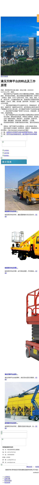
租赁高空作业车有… (11, 211)
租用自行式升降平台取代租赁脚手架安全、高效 (22, 132)
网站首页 (4, 14)
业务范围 (6, 153)
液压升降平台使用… (11, 374)
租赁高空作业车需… (11, 268)
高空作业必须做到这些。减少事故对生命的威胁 (22, 134)
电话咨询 (7, 482)
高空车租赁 (22, 14)
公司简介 (13, 14)
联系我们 (6, 155)
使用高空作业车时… (11, 423)
